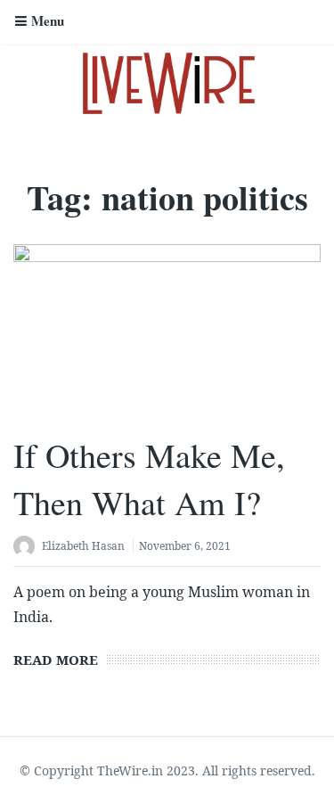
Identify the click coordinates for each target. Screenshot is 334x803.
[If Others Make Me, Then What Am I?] (167, 330)
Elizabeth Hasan (83, 545)
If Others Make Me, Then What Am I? (149, 478)
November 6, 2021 (185, 545)
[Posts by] (27, 547)
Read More (55, 659)
